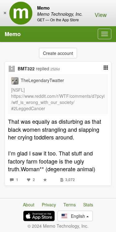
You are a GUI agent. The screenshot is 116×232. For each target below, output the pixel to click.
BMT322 (26, 68)
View (101, 14)
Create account (58, 53)
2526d (55, 68)
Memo (13, 34)
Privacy (49, 204)
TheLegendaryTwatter (42, 80)
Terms (69, 204)
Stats (88, 204)
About (28, 204)
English (76, 216)
